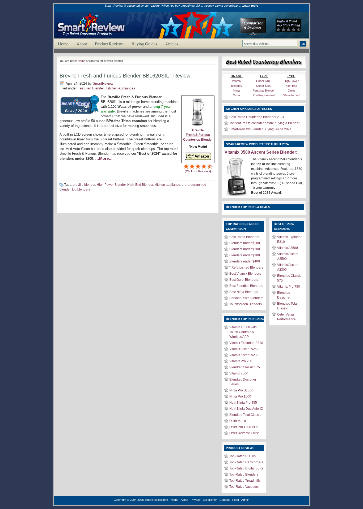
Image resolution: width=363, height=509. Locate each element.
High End (291, 85)
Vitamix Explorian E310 (246, 343)
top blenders (81, 189)
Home (63, 43)
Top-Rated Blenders (243, 474)
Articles (171, 43)
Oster (236, 95)
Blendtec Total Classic (245, 415)
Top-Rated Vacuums (244, 487)
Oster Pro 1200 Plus (243, 427)
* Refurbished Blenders (246, 267)
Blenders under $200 (244, 249)
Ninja (236, 90)
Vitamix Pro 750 (240, 361)
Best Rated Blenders (244, 237)
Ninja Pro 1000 (240, 396)
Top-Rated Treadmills (244, 480)
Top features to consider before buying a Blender (264, 123)
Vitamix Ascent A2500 (244, 349)
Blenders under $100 (244, 243)
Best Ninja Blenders (243, 292)
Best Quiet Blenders (243, 280)
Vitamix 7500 (238, 373)
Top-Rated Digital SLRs (246, 468)
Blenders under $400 (244, 261)
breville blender (84, 185)
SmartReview (103, 83)
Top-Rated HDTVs (242, 456)
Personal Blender (264, 90)
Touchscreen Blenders (245, 304)
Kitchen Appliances (120, 88)
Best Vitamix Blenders (245, 273)
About (81, 43)
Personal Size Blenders (246, 298)
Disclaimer (210, 499)
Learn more (250, 5)
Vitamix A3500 (287, 248)
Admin (245, 499)
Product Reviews (109, 43)
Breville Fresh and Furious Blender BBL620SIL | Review (125, 76)
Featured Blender (91, 88)
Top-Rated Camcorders (246, 462)
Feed (235, 499)
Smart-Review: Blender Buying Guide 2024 (260, 129)
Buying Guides (144, 43)
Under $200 (263, 85)
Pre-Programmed (264, 95)
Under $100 (263, 81)
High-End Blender (140, 185)
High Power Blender (111, 185)
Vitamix (236, 81)
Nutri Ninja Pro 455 (243, 402)
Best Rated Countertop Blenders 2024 (256, 117)
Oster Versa (237, 421)
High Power (291, 81)
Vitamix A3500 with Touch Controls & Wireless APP (243, 332)
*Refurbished (291, 95)
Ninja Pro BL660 (241, 390)
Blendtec (236, 85)
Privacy (196, 499)
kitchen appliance (167, 185)
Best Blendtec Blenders (246, 286)
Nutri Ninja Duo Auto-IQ (246, 409)
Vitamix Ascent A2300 (244, 355)
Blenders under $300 (244, 255)
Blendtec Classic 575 (244, 367)
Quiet (291, 90)
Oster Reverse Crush (244, 433)
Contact (225, 499)
